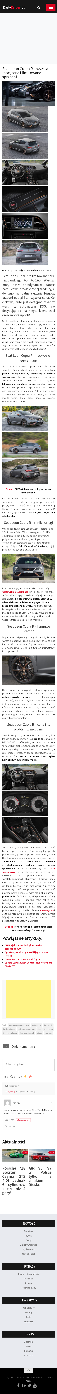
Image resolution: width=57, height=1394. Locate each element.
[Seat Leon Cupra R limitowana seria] (25, 131)
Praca (28, 1346)
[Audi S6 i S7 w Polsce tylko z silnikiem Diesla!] (42, 1155)
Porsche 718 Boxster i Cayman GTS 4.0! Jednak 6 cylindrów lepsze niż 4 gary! (13, 1180)
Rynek (29, 1235)
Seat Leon (48, 1029)
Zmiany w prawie (28, 1244)
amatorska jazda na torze (19, 1025)
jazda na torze (9, 1029)
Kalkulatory (29, 1307)
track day (48, 1033)
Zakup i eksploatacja (28, 1274)
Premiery (28, 1231)
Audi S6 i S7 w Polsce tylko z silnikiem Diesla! (40, 1176)
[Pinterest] (24, 1386)
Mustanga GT (47, 910)
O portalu (28, 1341)
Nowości (28, 1321)
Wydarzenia (29, 1249)
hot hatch (48, 1025)
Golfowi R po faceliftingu (15, 591)
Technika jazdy (28, 1287)
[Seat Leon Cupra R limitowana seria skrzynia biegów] (25, 841)
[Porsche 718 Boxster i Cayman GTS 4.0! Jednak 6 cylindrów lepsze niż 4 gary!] (15, 1155)
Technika (28, 1278)
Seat (39, 1029)
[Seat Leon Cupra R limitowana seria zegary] (25, 815)
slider (39, 1033)
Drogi (28, 1240)
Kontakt (28, 1355)
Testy (28, 1317)
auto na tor (36, 1025)
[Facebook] (18, 1386)
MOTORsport (28, 1253)
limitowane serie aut (26, 1029)
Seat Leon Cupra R (27, 1033)
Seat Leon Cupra (10, 1033)
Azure (28, 1380)
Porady (28, 1312)
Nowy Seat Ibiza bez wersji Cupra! (22, 959)
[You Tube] (35, 1386)
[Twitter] (29, 1386)
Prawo (28, 1283)
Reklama (28, 1350)
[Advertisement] (28, 34)
